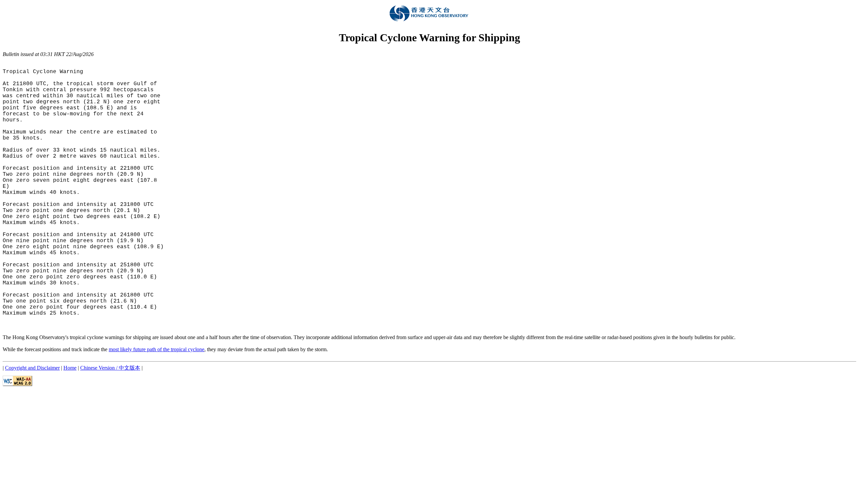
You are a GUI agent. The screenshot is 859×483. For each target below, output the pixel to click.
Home (70, 368)
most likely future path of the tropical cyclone (156, 349)
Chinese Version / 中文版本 (110, 368)
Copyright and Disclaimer (32, 368)
